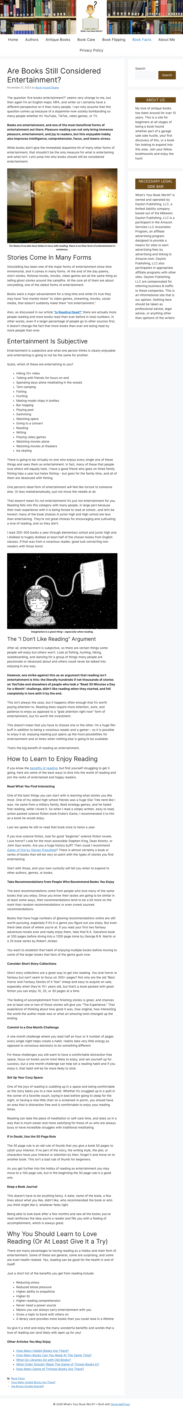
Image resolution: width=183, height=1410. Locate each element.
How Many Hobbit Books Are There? (42, 1351)
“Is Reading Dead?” (68, 312)
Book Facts (141, 39)
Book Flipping (113, 39)
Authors (31, 39)
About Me (166, 39)
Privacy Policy (91, 50)
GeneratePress (120, 1404)
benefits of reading (43, 768)
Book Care (86, 39)
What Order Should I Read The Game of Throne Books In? (57, 1364)
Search (140, 68)
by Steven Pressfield (31, 850)
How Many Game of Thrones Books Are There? (50, 1369)
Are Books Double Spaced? (27, 1386)
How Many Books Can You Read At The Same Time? (54, 1355)
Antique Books (58, 39)
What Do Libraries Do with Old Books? (43, 1360)
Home (13, 39)
